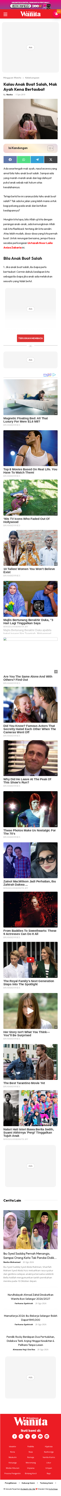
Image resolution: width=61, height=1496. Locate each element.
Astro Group (53, 1489)
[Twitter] (27, 1436)
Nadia (9, 94)
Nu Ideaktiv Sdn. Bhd (28, 1489)
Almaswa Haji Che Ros (24, 1349)
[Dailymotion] (46, 1436)
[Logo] (30, 13)
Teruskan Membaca (30, 338)
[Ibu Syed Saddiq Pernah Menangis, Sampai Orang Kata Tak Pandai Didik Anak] (30, 1229)
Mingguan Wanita (12, 77)
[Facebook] (14, 1436)
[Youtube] (40, 1436)
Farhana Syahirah (24, 1303)
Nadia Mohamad (12, 1262)
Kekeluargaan (32, 77)
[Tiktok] (34, 1436)
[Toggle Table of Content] (49, 148)
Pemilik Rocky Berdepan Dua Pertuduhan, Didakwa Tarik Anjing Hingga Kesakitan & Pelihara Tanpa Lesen (30, 1341)
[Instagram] (21, 1436)
